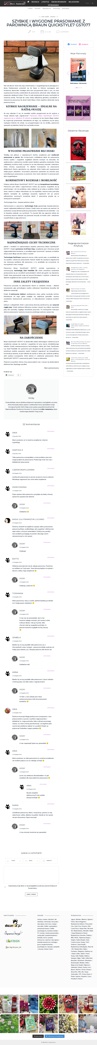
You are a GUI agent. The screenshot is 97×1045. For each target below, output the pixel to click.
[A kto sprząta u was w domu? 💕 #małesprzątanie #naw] (87, 1023)
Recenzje (35, 2)
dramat (46, 949)
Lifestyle (45, 2)
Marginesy (81, 951)
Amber (83, 953)
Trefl (87, 942)
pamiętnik (56, 947)
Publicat (88, 935)
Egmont (90, 919)
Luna (89, 976)
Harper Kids (83, 928)
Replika (81, 956)
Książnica (84, 976)
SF (38, 933)
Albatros (84, 919)
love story (48, 924)
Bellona (87, 956)
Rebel (91, 931)
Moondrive (88, 960)
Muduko (82, 963)
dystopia (50, 947)
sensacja (40, 949)
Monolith (86, 931)
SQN (77, 956)
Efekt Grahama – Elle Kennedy (78, 83)
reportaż (47, 940)
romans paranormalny (52, 933)
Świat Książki (81, 944)
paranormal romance (43, 928)
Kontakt (37, 8)
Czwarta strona (75, 942)
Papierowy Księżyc (84, 938)
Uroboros (74, 944)
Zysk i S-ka (78, 926)
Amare (80, 979)
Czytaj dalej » (86, 263)
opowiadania (53, 926)
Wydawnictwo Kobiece (77, 924)
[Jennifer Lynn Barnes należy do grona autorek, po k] (48, 1023)
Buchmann (81, 960)
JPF (80, 974)
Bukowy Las (88, 951)
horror (45, 938)
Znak (87, 940)
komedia (39, 938)
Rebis (87, 963)
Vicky (33, 32)
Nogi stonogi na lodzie (78, 288)
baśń (51, 949)
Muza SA (90, 947)
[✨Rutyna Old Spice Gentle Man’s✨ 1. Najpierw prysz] (87, 1004)
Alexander (74, 960)
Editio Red (89, 958)
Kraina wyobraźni (58, 2)
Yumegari (73, 958)
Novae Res (74, 972)
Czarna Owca (75, 928)
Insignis (73, 940)
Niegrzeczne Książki (77, 965)
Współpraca (47, 8)
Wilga (78, 958)
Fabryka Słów (78, 949)
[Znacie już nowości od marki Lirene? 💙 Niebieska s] (29, 1004)
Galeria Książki (81, 940)
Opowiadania (53, 5)
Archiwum (65, 8)
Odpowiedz (50, 431)
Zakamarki (74, 967)
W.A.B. (76, 938)
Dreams (88, 969)
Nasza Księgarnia (81, 922)
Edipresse (87, 965)
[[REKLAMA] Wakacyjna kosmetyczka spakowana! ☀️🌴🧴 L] (9, 1004)
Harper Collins (76, 953)
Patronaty (56, 8)
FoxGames (74, 951)
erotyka (42, 933)
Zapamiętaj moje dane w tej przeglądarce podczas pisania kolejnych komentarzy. (32, 887)
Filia (89, 926)
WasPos (78, 969)
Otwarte (84, 926)
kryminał (50, 931)
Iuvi (89, 967)
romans (45, 919)
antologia (54, 942)
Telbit (83, 958)
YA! (73, 949)
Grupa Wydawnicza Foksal (79, 933)
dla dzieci (51, 919)
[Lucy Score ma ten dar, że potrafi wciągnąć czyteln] (29, 1023)
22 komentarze (64, 32)
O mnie (30, 8)
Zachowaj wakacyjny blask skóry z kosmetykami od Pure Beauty (80, 359)
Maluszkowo (74, 2)
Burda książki (75, 963)
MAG (72, 938)
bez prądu (55, 922)
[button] (88, 73)
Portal (83, 969)
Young (83, 942)
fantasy (39, 919)
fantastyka (47, 922)
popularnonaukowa (51, 935)
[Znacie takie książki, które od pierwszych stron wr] (68, 1004)
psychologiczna (42, 947)
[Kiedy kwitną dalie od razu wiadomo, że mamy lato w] (48, 1004)
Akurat (73, 969)
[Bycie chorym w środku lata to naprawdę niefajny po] (9, 1023)
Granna (85, 967)
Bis (83, 972)
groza (39, 944)
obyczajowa (40, 924)
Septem (78, 976)
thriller (46, 926)
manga (54, 924)
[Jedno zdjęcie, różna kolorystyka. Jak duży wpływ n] (68, 1023)
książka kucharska (47, 944)
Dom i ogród (45, 16)
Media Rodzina (78, 931)
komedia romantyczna (43, 942)
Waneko (78, 919)
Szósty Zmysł (86, 974)
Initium (80, 967)
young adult (40, 935)
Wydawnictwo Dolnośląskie (79, 947)
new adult (40, 926)
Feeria (73, 922)
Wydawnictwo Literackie (78, 935)
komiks (56, 931)
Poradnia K (74, 979)
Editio (85, 949)
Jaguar (73, 919)
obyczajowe (54, 940)
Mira (79, 972)
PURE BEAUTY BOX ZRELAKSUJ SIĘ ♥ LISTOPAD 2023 (80, 325)
